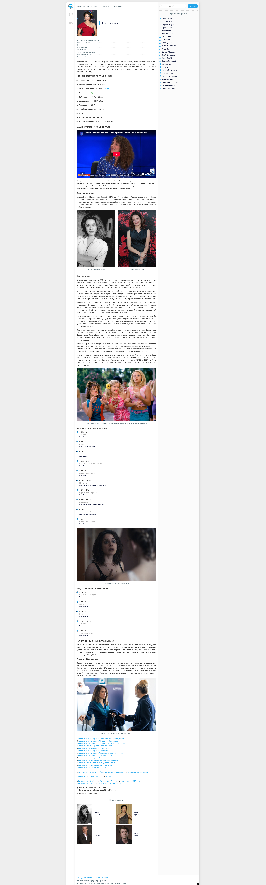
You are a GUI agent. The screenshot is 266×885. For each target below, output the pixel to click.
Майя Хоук (166, 49)
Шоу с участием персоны (86, 52)
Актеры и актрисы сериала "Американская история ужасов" (101, 739)
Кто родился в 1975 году (130, 781)
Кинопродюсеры (95, 776)
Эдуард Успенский (169, 61)
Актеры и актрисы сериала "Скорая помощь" (95, 755)
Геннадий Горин (168, 43)
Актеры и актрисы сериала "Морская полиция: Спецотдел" (100, 753)
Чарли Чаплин (167, 21)
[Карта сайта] (70, 23)
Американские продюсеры (138, 772)
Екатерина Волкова (169, 76)
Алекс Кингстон (168, 34)
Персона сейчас (82, 57)
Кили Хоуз (166, 40)
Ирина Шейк (167, 28)
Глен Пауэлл (167, 67)
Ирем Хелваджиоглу (170, 82)
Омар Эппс (166, 37)
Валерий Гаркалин (169, 52)
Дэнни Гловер (167, 79)
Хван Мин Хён (167, 58)
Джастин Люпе (167, 31)
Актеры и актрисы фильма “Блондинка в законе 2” (97, 763)
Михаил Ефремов (169, 46)
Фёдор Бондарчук (169, 88)
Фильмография (82, 50)
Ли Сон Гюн (166, 64)
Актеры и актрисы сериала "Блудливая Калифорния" (98, 741)
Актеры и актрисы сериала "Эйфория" (93, 758)
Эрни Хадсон (167, 18)
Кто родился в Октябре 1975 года (110, 783)
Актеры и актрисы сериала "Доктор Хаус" (94, 748)
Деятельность (82, 47)
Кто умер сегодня (101, 878)
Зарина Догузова (168, 85)
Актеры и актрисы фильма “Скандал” (92, 767)
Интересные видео (83, 42)
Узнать (107, 89)
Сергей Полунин (168, 25)
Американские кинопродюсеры (112, 772)
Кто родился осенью (86, 783)
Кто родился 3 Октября (108, 781)
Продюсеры (109, 776)
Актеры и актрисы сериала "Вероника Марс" (95, 746)
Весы (96, 93)
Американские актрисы (87, 772)
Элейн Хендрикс (168, 55)
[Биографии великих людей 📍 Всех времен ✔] (70, 6)
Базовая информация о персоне (88, 40)
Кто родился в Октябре (87, 781)
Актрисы (81, 776)
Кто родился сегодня (85, 878)
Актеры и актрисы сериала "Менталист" (93, 751)
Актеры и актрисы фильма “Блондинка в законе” (96, 765)
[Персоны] (70, 14)
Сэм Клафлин (167, 73)
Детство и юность (83, 45)
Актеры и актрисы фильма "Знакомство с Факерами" (98, 760)
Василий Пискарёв (169, 70)
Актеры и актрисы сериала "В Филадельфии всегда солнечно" (102, 743)
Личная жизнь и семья (84, 54)
